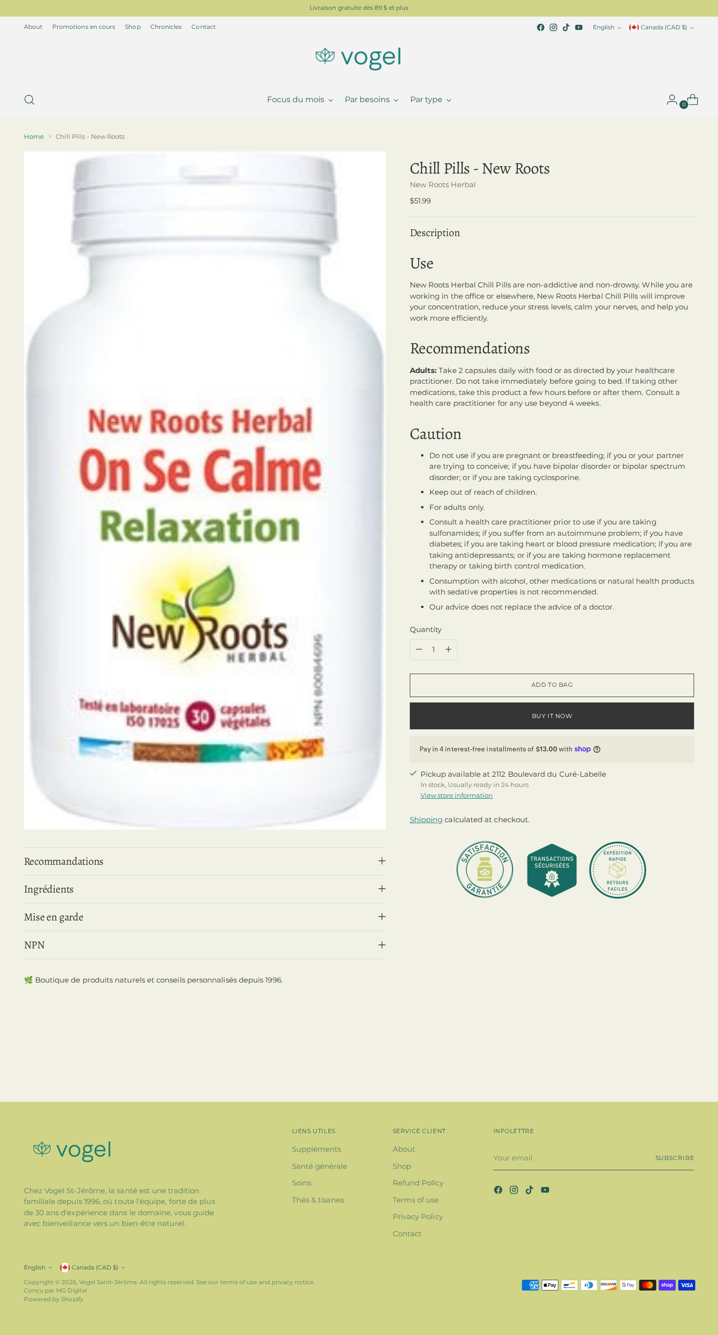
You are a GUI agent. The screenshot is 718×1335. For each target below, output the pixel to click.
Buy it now (552, 715)
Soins (301, 1182)
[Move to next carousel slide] (686, 1067)
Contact (407, 1233)
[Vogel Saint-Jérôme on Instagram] (553, 27)
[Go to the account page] (668, 99)
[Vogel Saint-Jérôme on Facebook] (540, 27)
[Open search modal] (29, 99)
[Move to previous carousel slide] (663, 1068)
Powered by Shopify (54, 1299)
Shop (402, 1166)
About (404, 1149)
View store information (457, 795)
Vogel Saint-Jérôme (108, 1282)
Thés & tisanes (318, 1199)
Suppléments (316, 1149)
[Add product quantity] (448, 649)
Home (34, 136)
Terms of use (416, 1199)
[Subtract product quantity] (419, 649)
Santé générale (319, 1166)
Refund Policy (418, 1182)
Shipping (426, 819)
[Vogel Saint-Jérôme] (359, 58)
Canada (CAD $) (664, 27)
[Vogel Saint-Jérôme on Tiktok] (566, 27)
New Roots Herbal (443, 184)
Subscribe (675, 1158)
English (603, 27)
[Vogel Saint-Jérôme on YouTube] (578, 27)
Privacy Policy (418, 1216)
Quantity (426, 629)
